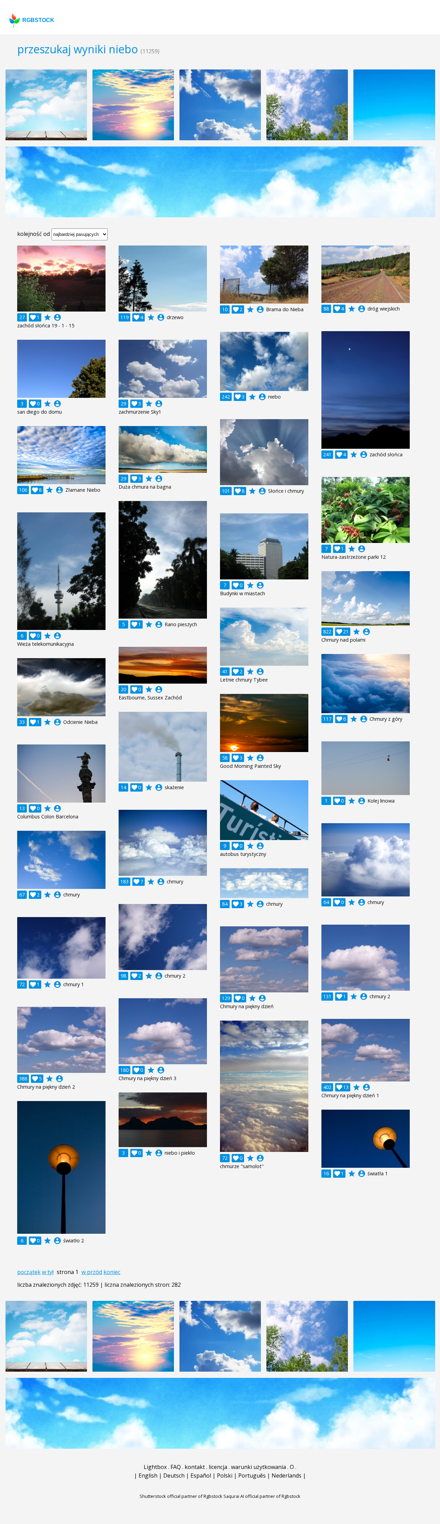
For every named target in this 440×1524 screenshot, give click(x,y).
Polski (224, 1475)
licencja (218, 1467)
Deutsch (174, 1475)
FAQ (175, 1467)
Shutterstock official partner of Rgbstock (181, 1496)
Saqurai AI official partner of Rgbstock (261, 1496)
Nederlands (286, 1475)
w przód (91, 1272)
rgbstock (38, 20)
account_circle (57, 317)
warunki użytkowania (258, 1467)
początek (29, 1272)
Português (252, 1475)
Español (200, 1475)
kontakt (195, 1467)
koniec (111, 1272)
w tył (48, 1272)
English (148, 1475)
